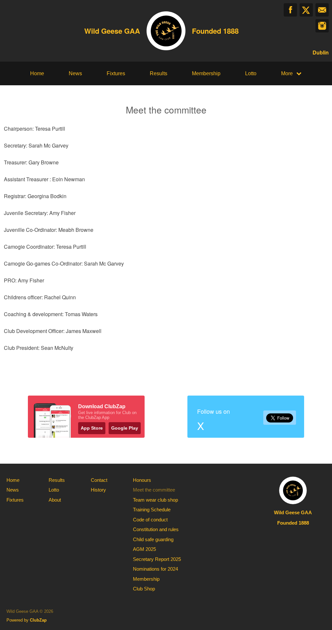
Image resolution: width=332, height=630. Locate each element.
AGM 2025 (144, 549)
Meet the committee (154, 490)
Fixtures (116, 73)
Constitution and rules (156, 529)
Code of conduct (150, 519)
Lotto (250, 73)
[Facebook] (290, 10)
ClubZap (38, 620)
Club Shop (144, 588)
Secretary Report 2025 (157, 559)
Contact (99, 480)
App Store (92, 428)
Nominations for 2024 (155, 569)
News (75, 73)
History (98, 490)
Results (158, 73)
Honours (142, 480)
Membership (206, 73)
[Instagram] (322, 25)
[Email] (322, 10)
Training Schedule (152, 509)
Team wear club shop (155, 500)
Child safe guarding (153, 539)
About (55, 500)
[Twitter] (306, 10)
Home (37, 73)
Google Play (124, 428)
